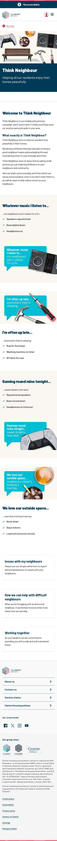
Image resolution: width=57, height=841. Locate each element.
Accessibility (8, 804)
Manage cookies (9, 828)
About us (9, 681)
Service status (13, 697)
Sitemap (6, 822)
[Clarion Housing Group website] (6, 750)
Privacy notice (8, 811)
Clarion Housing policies (18, 705)
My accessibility (31, 4)
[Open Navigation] (52, 14)
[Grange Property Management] (34, 750)
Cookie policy (8, 799)
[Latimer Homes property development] (18, 750)
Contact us (11, 689)
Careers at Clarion (10, 816)
